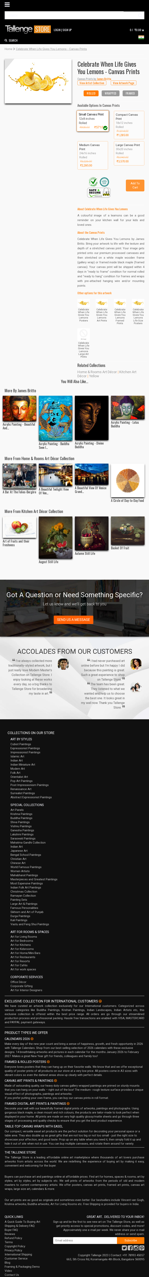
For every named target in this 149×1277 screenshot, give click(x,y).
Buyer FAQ (11, 1230)
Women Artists (20, 871)
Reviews (10, 1234)
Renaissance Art (20, 789)
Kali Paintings (18, 920)
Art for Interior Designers (26, 990)
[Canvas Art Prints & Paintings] (55, 1080)
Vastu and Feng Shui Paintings (29, 924)
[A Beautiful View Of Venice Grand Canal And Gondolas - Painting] (91, 474)
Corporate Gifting (21, 986)
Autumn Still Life (85, 553)
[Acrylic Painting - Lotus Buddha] (128, 407)
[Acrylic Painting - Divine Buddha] (91, 418)
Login (57, 30)
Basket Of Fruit (120, 548)
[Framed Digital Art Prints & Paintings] (68, 1103)
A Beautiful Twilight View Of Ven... (54, 491)
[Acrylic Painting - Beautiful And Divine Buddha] (19, 408)
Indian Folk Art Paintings (25, 887)
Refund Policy (13, 1238)
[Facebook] (130, 1249)
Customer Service (16, 1258)
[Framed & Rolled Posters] (48, 1061)
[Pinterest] (141, 1249)
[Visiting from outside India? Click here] (100, 1001)
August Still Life (48, 562)
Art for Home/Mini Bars (25, 953)
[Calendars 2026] (32, 1038)
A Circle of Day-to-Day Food (127, 500)
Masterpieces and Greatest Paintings (33, 879)
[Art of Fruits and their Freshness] (19, 527)
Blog (7, 1262)
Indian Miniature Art (22, 764)
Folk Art (15, 773)
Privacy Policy (13, 1250)
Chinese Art (17, 863)
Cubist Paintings (20, 744)
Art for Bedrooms (21, 941)
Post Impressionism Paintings (29, 785)
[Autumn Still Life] (91, 533)
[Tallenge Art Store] (29, 29)
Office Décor (18, 982)
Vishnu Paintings (21, 826)
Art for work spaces (23, 969)
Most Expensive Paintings (26, 883)
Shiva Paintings (20, 822)
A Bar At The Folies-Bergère (19, 492)
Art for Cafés (19, 965)
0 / (135, 30)
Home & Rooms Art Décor (97, 372)
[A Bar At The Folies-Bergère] (19, 476)
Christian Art (18, 859)
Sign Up (67, 30)
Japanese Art (19, 851)
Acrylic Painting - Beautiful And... (19, 426)
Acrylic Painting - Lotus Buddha (125, 424)
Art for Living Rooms (23, 936)
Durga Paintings (20, 916)
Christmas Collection (23, 891)
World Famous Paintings (26, 867)
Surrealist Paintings (22, 793)
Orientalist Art (19, 777)
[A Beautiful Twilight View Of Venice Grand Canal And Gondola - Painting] (55, 475)
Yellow (94, 376)
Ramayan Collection (23, 895)
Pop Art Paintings (21, 781)
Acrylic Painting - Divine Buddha (89, 445)
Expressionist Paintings (25, 748)
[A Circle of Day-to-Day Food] (128, 480)
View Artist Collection (92, 83)
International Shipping (18, 1254)
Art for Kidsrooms (22, 949)
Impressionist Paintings (25, 752)
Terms (9, 1242)
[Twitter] (124, 1249)
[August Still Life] (55, 537)
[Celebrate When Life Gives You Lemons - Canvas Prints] (38, 81)
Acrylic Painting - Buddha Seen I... (54, 445)
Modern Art (17, 768)
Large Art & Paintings (23, 904)
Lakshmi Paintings (22, 834)
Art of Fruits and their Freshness (16, 543)
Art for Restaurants (22, 957)
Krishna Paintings (21, 814)
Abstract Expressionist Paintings (31, 797)
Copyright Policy (15, 1246)
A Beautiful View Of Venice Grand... (90, 490)
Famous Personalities (24, 908)
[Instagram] (136, 1249)
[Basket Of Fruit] (128, 530)
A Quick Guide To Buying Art (22, 1222)
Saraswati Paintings (23, 838)
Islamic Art (17, 756)
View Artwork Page (123, 83)
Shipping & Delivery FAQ (20, 1226)
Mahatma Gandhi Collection (28, 842)
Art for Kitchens (20, 945)
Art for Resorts (20, 961)
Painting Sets (18, 900)
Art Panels (17, 810)
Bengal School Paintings (25, 855)
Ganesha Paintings (22, 830)
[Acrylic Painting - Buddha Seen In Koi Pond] (55, 418)
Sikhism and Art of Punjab (26, 912)
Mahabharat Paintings (24, 875)
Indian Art (16, 760)
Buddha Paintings (21, 818)
